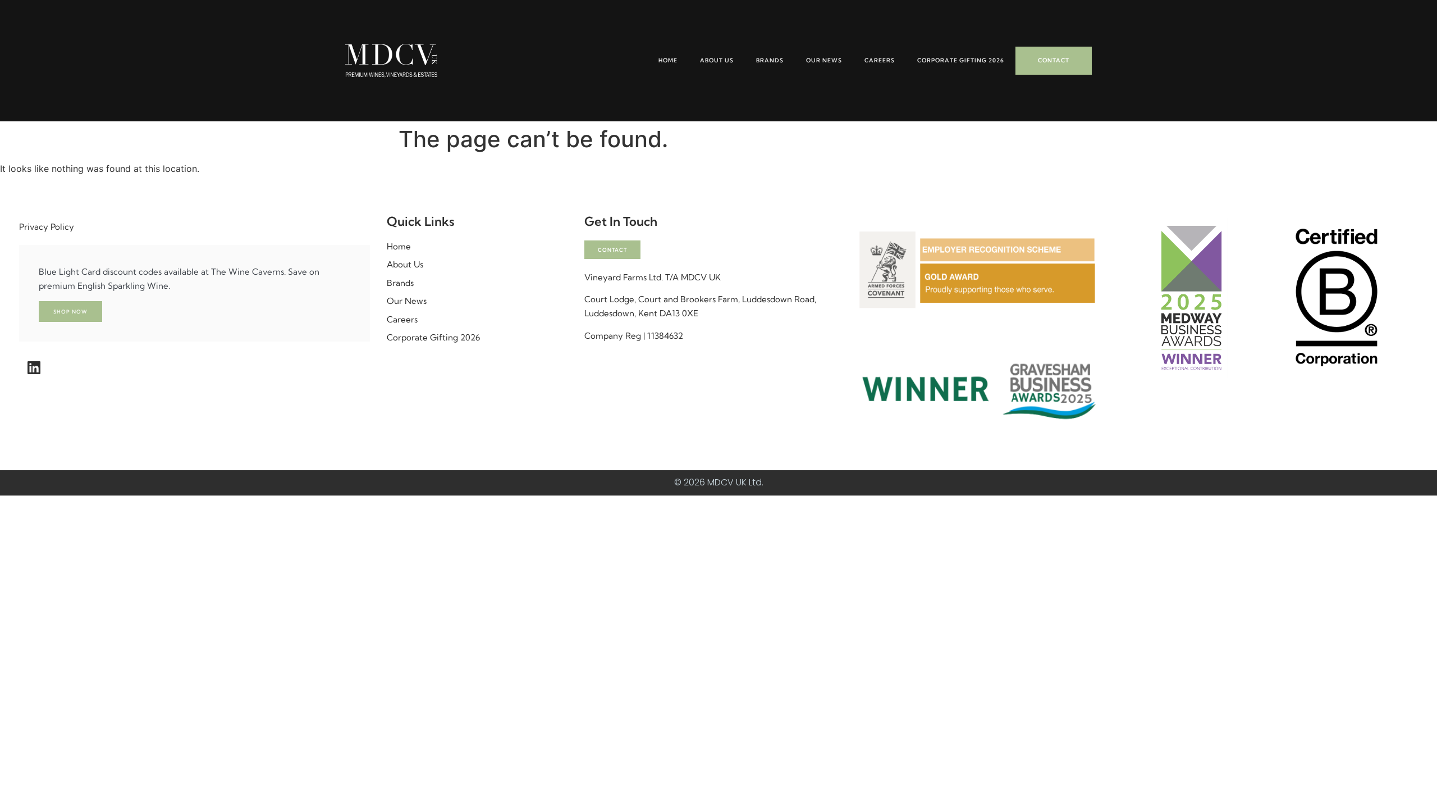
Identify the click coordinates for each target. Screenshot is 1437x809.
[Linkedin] (33, 367)
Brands (770, 60)
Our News (824, 60)
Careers (879, 60)
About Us (717, 60)
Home (668, 60)
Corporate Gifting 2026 (960, 60)
